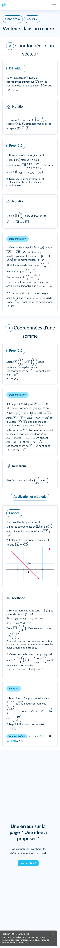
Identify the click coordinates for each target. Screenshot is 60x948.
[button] (30, 49)
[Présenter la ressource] (50, 68)
